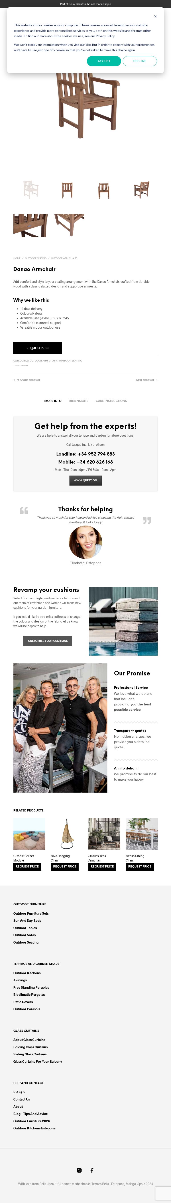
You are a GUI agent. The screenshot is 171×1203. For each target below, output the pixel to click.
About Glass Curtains (29, 1040)
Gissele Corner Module (23, 858)
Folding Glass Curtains (30, 1047)
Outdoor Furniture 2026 (31, 1121)
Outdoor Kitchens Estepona (34, 1128)
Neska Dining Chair (135, 858)
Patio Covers (23, 1002)
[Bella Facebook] (92, 1170)
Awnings (20, 980)
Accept (104, 61)
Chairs (24, 366)
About (18, 1107)
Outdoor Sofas (24, 935)
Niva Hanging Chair (60, 858)
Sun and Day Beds (27, 920)
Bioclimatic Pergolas (29, 994)
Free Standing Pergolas (31, 987)
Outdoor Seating (36, 258)
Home (16, 258)
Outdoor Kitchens (27, 973)
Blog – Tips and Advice (30, 1114)
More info (52, 401)
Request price (37, 348)
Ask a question (85, 480)
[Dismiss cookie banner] (155, 17)
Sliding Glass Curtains (30, 1054)
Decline (139, 61)
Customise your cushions (48, 641)
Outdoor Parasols (26, 1009)
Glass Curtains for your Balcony (37, 1061)
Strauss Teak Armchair (97, 858)
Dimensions (78, 401)
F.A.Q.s (19, 1092)
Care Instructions (111, 401)
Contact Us (21, 1099)
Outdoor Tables (25, 928)
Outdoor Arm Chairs (64, 258)
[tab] (52, 401)
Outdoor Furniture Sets (31, 913)
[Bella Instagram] (79, 1170)
